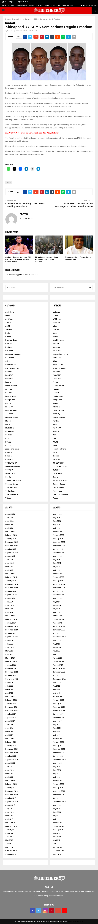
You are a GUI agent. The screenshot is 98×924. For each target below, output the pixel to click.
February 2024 (11, 619)
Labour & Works (11, 417)
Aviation (8, 330)
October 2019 (10, 798)
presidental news (12, 449)
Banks (7, 333)
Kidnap (9, 182)
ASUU (7, 326)
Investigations (11, 410)
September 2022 (11, 679)
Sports (8, 477)
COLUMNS (9, 351)
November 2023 (11, 630)
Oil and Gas (9, 431)
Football (8, 393)
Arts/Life (8, 323)
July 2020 (9, 767)
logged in (19, 275)
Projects (8, 452)
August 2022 (10, 682)
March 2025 (10, 574)
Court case (9, 358)
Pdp (6, 438)
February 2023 (11, 661)
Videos (46, 5)
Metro (7, 424)
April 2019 (9, 819)
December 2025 (11, 542)
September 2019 (11, 802)
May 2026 (9, 525)
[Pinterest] (51, 910)
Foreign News (10, 396)
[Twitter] (38, 910)
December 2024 (11, 584)
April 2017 (9, 844)
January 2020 (10, 788)
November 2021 (11, 710)
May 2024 (9, 609)
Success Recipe (11, 484)
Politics (31, 5)
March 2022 (10, 697)
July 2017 (9, 833)
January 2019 (10, 830)
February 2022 (11, 700)
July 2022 (9, 686)
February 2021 (11, 742)
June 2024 (9, 605)
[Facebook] (32, 910)
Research (9, 459)
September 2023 (11, 637)
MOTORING (9, 428)
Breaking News (10, 22)
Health (8, 403)
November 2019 (11, 795)
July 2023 (9, 644)
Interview (9, 407)
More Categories (68, 5)
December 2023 (11, 626)
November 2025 (11, 546)
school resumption (12, 466)
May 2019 (9, 816)
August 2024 (10, 598)
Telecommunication (13, 494)
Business (39, 5)
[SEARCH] (42, 287)
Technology (10, 491)
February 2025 (11, 577)
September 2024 (11, 595)
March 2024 (10, 616)
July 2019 (9, 809)
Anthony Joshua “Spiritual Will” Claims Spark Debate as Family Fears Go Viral (18, 259)
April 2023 (9, 654)
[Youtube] (64, 910)
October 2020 (10, 756)
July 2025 (9, 560)
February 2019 (11, 826)
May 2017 (9, 840)
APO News (11, 5)
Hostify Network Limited (75, 921)
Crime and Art (10, 365)
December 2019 (11, 791)
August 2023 (10, 640)
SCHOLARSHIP (55, 5)
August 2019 (10, 805)
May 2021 (9, 731)
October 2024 (10, 591)
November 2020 (11, 753)
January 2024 (10, 623)
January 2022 (10, 703)
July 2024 (9, 602)
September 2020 (11, 760)
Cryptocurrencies (21, 5)
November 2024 (11, 588)
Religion (8, 456)
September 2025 (11, 553)
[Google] (58, 910)
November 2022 (11, 672)
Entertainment (11, 386)
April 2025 (9, 570)
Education (9, 379)
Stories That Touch (13, 480)
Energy (8, 382)
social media (10, 473)
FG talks (8, 389)
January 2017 (10, 854)
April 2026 (9, 528)
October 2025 (10, 549)
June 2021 (9, 728)
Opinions (8, 435)
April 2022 (9, 693)
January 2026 (10, 539)
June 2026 (9, 521)
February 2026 (11, 535)
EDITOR (10, 31)
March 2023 (10, 658)
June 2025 (9, 563)
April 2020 (9, 777)
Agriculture (9, 312)
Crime (7, 361)
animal (8, 316)
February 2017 (11, 851)
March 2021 (10, 739)
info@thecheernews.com (53, 896)
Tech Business (11, 487)
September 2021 (11, 718)
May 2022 (9, 689)
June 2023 (9, 647)
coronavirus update (13, 354)
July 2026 (9, 518)
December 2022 (11, 668)
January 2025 (10, 581)
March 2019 (10, 823)
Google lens (10, 400)
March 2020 (10, 781)
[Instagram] (45, 910)
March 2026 (10, 532)
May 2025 (9, 567)
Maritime (8, 421)
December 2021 (11, 707)
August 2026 (10, 514)
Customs (9, 372)
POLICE (8, 442)
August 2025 (10, 556)
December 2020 (11, 749)
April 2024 (9, 612)
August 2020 (10, 763)
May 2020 (9, 774)
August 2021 (10, 721)
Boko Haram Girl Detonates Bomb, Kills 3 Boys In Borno (37, 133)
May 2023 (9, 651)
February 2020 (11, 784)
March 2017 (10, 847)
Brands (8, 337)
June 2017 (9, 837)
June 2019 (9, 812)
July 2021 (9, 725)
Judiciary (9, 414)
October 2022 (10, 675)
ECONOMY (9, 375)
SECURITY (9, 470)
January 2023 (10, 665)
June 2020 (9, 770)
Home (4, 5)
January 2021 (10, 746)
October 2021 (10, 714)
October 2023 (10, 633)
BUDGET (8, 344)
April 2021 (9, 735)
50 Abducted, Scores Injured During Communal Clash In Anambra (46, 259)
